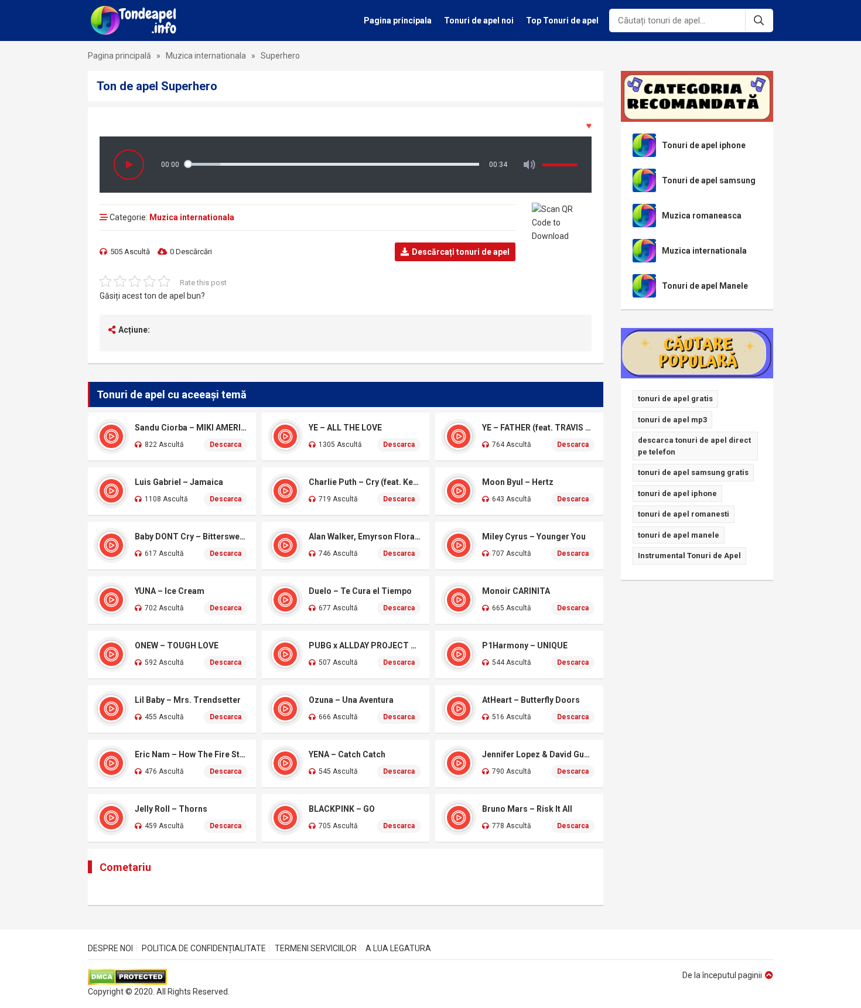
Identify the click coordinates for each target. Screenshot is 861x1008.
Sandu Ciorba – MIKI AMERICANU (191, 427)
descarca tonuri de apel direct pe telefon (694, 446)
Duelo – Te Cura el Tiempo (360, 591)
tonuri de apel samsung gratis (693, 472)
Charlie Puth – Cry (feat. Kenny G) (365, 482)
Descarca (225, 444)
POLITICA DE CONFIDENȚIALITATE (204, 948)
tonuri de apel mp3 (672, 419)
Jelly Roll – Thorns (171, 809)
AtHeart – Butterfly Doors (531, 700)
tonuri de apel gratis (675, 398)
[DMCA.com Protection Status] (159, 977)
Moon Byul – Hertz (518, 482)
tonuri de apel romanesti (683, 514)
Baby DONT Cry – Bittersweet (191, 536)
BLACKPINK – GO (342, 809)
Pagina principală (119, 55)
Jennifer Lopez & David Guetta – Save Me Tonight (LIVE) (538, 754)
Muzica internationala (206, 55)
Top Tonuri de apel (562, 20)
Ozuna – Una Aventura (351, 700)
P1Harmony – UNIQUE (525, 645)
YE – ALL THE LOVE (345, 427)
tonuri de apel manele (678, 535)
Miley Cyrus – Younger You (534, 536)
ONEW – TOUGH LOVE (176, 645)
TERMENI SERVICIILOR (316, 948)
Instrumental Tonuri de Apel (689, 555)
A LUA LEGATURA (398, 948)
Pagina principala (398, 20)
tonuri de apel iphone (677, 493)
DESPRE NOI (110, 948)
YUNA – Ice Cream (169, 591)
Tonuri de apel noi (479, 20)
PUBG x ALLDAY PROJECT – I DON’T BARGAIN (365, 645)
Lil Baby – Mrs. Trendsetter (188, 700)
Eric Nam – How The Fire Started (191, 754)
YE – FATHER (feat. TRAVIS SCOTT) (538, 427)
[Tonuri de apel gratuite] (137, 20)
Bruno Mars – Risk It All (527, 809)
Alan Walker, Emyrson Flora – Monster (365, 536)
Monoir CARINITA (516, 591)
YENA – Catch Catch (347, 754)
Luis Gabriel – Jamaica (179, 482)
